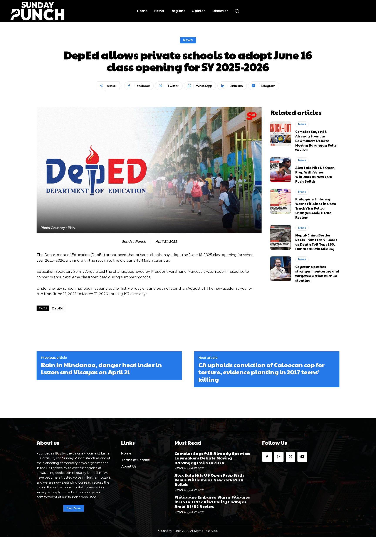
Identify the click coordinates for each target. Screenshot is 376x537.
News (188, 40)
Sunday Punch (134, 241)
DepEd (57, 308)
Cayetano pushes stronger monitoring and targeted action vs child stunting (317, 273)
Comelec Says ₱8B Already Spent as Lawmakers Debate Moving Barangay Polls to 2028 (315, 140)
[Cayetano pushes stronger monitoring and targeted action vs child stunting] (280, 268)
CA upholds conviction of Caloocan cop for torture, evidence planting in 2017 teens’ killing (261, 372)
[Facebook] (267, 457)
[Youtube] (302, 457)
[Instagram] (279, 457)
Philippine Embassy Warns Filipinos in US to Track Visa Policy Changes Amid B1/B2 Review (315, 208)
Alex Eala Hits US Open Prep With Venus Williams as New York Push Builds (315, 174)
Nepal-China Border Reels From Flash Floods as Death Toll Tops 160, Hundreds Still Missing (316, 242)
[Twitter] (290, 457)
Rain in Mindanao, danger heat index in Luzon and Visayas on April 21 (101, 368)
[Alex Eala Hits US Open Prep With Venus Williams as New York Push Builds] (280, 169)
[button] (236, 11)
